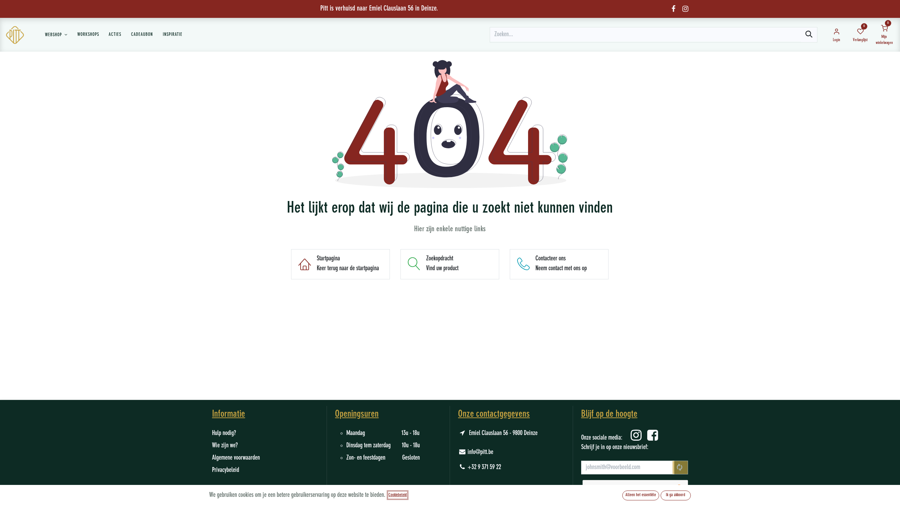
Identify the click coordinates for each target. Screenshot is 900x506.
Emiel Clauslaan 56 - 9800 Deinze (503, 433)
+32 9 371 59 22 (484, 467)
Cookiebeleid (397, 495)
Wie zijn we (224, 445)
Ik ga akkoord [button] (675, 495)
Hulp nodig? (224, 433)
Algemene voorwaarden (236, 458)
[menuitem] (56, 34)
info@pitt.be (480, 452)
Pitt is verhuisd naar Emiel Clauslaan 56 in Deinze (378, 8)
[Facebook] (673, 9)
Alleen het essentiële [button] (640, 495)
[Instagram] (685, 9)
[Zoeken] (809, 34)
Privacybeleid (225, 470)
